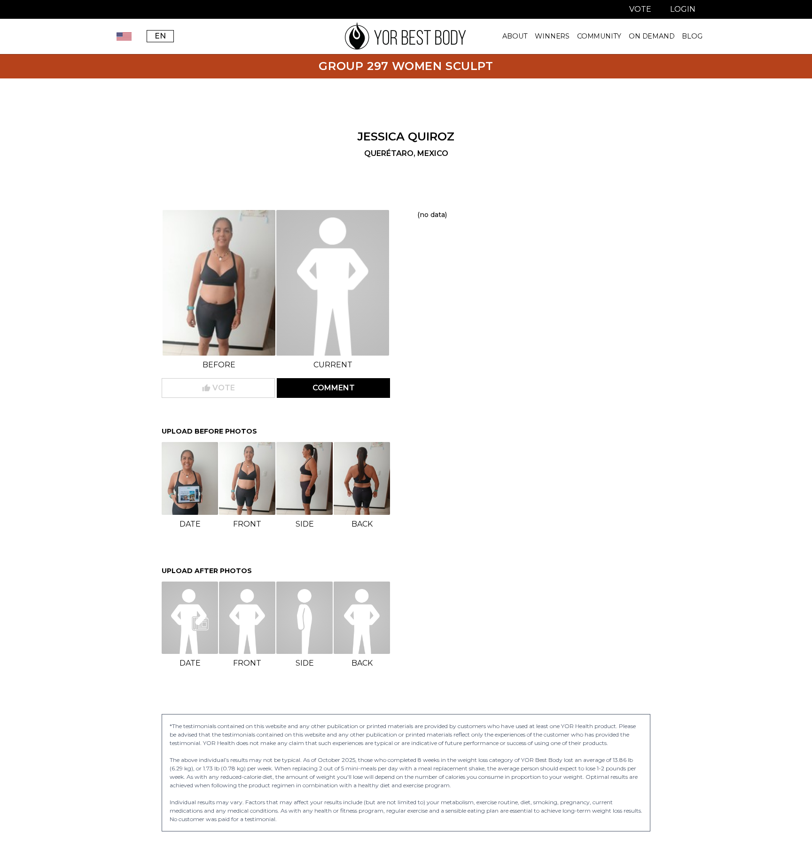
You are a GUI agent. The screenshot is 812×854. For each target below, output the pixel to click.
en (160, 35)
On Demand (651, 36)
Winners (552, 36)
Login (682, 9)
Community (599, 36)
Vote (640, 9)
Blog (692, 36)
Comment (333, 387)
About (514, 36)
